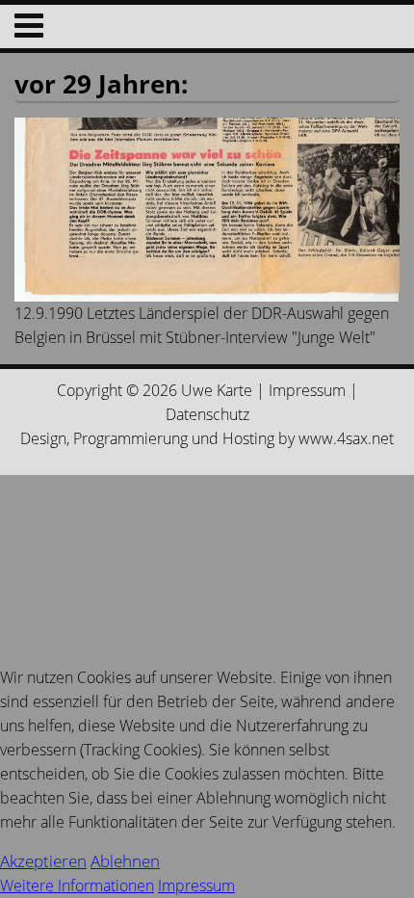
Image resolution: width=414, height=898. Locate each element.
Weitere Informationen (77, 885)
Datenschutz (207, 414)
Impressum (307, 390)
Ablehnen (125, 861)
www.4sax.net (346, 438)
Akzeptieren (43, 861)
